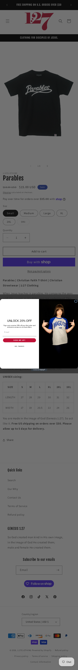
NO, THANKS (19, 346)
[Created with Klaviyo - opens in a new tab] (39, 370)
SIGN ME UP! (19, 340)
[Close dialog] (76, 301)
